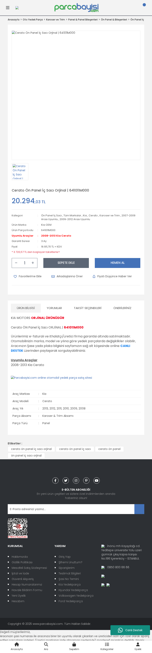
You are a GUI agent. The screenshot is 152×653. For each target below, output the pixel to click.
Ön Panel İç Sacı (51, 215)
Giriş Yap (65, 557)
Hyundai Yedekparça (73, 590)
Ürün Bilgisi (26, 308)
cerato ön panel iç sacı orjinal (31, 449)
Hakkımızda (20, 557)
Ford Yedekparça (71, 601)
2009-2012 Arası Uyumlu (75, 219)
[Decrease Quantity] (16, 263)
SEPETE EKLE (66, 263)
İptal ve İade (20, 573)
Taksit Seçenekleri (88, 308)
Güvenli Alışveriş (23, 579)
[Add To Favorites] (28, 276)
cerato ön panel (109, 449)
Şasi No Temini (69, 579)
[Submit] (139, 509)
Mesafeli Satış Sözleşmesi (29, 568)
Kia (85, 215)
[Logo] (76, 8)
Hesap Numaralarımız (27, 585)
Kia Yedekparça (70, 585)
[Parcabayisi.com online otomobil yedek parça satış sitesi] (51, 378)
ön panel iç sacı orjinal (26, 455)
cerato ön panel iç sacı (75, 449)
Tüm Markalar (72, 215)
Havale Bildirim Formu (27, 590)
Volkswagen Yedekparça (76, 596)
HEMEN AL (118, 263)
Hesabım (18, 601)
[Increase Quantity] (32, 263)
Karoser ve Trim (110, 215)
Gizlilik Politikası (22, 562)
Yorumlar (54, 308)
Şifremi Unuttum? (70, 562)
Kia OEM (46, 225)
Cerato (93, 215)
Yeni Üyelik (19, 596)
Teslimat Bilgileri (70, 573)
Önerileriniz (122, 308)
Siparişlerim (67, 568)
